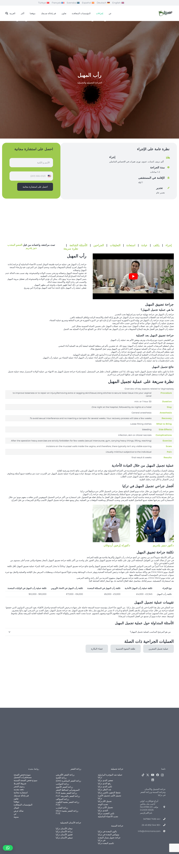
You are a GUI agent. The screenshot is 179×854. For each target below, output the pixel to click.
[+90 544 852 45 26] (163, 825)
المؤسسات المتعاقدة (23, 804)
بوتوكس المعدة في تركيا (108, 834)
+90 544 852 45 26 (151, 825)
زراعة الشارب (62, 807)
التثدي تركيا (103, 810)
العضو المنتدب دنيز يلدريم (22, 246)
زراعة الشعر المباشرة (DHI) (68, 780)
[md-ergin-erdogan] (111, 523)
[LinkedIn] (152, 780)
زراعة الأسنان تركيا (64, 831)
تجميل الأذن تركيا (105, 807)
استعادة (130, 245)
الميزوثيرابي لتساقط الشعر (68, 790)
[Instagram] (162, 775)
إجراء (169, 245)
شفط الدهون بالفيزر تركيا (109, 792)
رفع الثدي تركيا (104, 783)
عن (15, 813)
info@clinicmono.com (149, 831)
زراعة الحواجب (62, 783)
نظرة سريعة (70, 248)
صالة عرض (18, 810)
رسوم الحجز (19, 786)
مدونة (16, 817)
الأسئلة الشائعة (79, 245)
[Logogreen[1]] (166, 13)
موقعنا (16, 801)
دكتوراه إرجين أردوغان (117, 545)
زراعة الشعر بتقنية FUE (66, 793)
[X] (147, 775)
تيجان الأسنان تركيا (64, 828)
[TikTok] (143, 775)
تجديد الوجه (103, 804)
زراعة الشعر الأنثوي (64, 787)
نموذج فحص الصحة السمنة (25, 780)
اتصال (16, 807)
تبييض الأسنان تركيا (64, 837)
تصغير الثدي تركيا (105, 780)
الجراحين (98, 245)
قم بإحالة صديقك (21, 795)
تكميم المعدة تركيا (106, 843)
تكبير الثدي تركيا (105, 786)
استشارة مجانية (21, 792)
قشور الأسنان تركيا (64, 834)
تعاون (16, 798)
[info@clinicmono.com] (163, 831)
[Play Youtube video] (133, 276)
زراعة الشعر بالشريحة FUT (68, 796)
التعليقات (115, 245)
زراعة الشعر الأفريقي (65, 774)
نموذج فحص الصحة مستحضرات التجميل (23, 776)
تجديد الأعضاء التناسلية (108, 816)
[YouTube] (152, 775)
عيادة (144, 245)
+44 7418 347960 (152, 819)
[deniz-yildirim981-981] (155, 523)
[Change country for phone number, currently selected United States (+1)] (50, 176)
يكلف (156, 245)
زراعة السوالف (62, 799)
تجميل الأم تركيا (105, 801)
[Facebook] (157, 775)
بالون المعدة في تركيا (107, 831)
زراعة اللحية (61, 777)
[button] (7, 13)
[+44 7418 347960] (163, 819)
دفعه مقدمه (19, 789)
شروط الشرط (20, 783)
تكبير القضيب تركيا (106, 813)
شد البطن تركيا (104, 789)
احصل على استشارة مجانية (35, 186)
